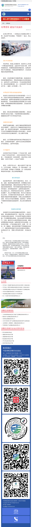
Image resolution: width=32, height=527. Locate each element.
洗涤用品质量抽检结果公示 (9, 318)
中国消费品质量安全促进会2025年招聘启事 (12, 293)
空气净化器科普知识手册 (8, 341)
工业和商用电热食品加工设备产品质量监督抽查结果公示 (16, 314)
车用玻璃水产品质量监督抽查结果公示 (11, 325)
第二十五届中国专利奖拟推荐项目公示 (11, 295)
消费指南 (8, 23)
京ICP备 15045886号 (7, 504)
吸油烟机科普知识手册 (8, 338)
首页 (3, 23)
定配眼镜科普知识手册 (8, 336)
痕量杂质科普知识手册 (8, 334)
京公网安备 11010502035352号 (9, 506)
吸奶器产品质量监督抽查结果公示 (10, 316)
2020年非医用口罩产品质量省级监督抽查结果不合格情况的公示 (17, 320)
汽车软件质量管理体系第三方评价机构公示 (12, 291)
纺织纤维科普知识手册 (8, 343)
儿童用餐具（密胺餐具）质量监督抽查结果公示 (13, 323)
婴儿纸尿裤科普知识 (7, 332)
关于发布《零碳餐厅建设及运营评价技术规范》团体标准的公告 (17, 285)
